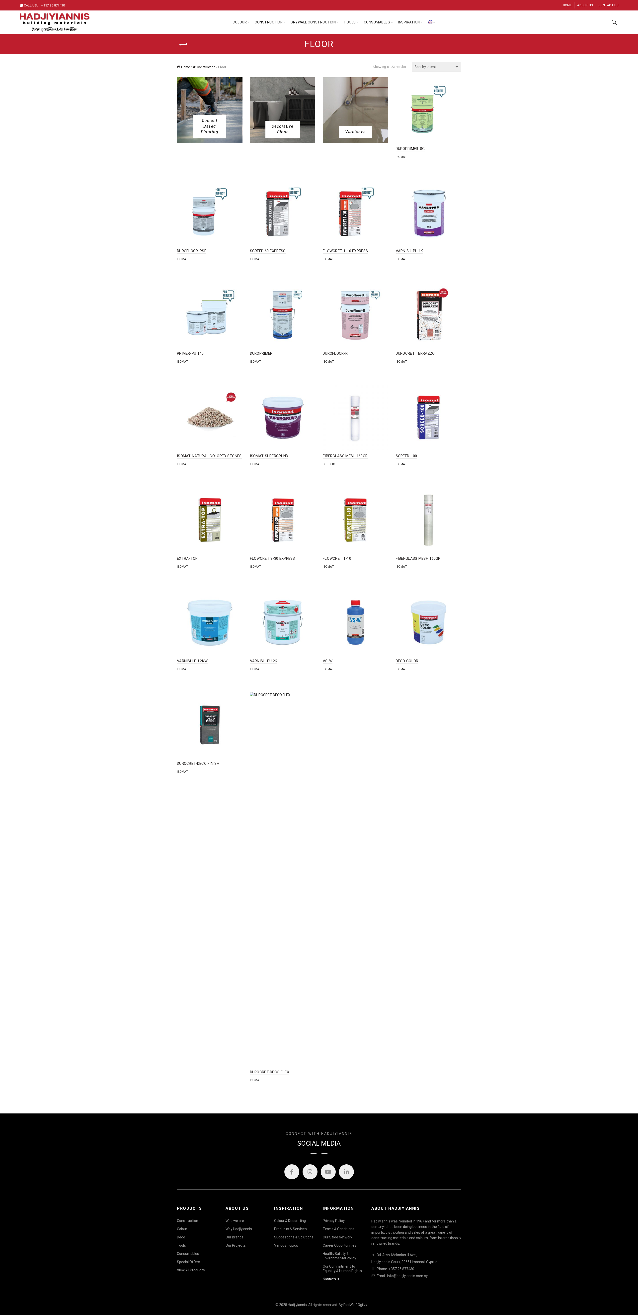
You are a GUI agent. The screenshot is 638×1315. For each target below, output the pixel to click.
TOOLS (350, 22)
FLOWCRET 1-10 (337, 558)
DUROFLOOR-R (335, 353)
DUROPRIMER (261, 353)
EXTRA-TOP (187, 558)
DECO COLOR (407, 661)
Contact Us (608, 5)
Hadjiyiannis (297, 1305)
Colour (240, 22)
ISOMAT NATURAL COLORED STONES (209, 456)
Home (567, 5)
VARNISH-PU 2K (263, 661)
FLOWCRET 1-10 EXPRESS (345, 251)
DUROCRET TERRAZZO (415, 353)
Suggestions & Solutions (294, 1237)
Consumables (377, 22)
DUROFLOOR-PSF (191, 251)
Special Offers (188, 1262)
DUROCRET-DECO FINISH (198, 763)
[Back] (183, 45)
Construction (269, 22)
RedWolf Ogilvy (355, 1305)
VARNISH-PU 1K (409, 251)
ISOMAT (401, 157)
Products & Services (290, 1229)
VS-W (327, 661)
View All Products (191, 1270)
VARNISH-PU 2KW (192, 661)
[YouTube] (328, 1171)
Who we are (235, 1221)
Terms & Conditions (338, 1229)
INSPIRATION (409, 22)
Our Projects (236, 1245)
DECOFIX (329, 464)
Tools (181, 1245)
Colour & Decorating (290, 1221)
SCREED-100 (406, 456)
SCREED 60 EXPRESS (268, 251)
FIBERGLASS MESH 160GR (345, 456)
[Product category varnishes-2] (355, 132)
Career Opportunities (339, 1245)
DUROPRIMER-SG (410, 148)
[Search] (614, 22)
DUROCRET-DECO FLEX (269, 1072)
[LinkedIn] (346, 1171)
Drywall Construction (313, 22)
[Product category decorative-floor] (282, 129)
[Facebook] (291, 1171)
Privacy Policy (334, 1221)
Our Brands (234, 1237)
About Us (585, 5)
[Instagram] (310, 1171)
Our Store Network (337, 1237)
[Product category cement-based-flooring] (209, 126)
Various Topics (286, 1245)
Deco (181, 1237)
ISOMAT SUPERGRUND (269, 456)
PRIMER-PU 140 (190, 353)
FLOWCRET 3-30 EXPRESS (272, 558)
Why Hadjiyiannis (239, 1229)
